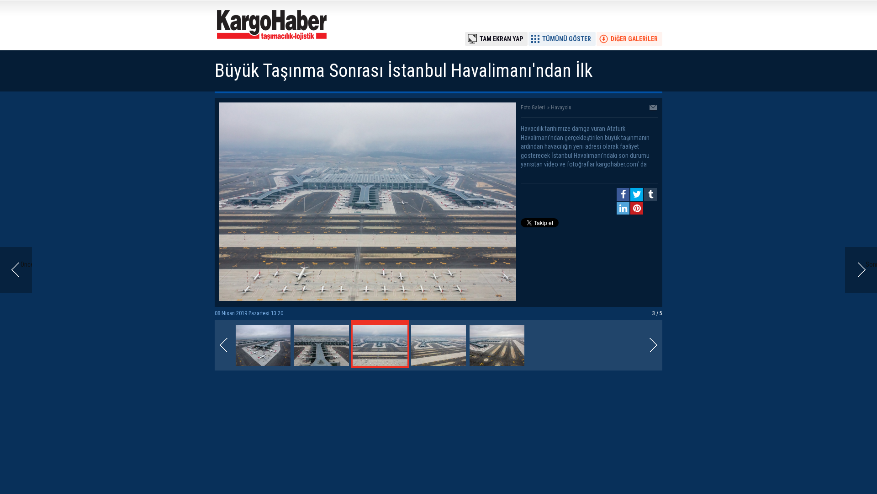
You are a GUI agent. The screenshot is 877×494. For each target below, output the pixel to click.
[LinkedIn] (623, 208)
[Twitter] (636, 194)
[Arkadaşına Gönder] (654, 108)
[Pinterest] (636, 208)
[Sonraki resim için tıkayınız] (367, 298)
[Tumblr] (650, 194)
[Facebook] (623, 194)
